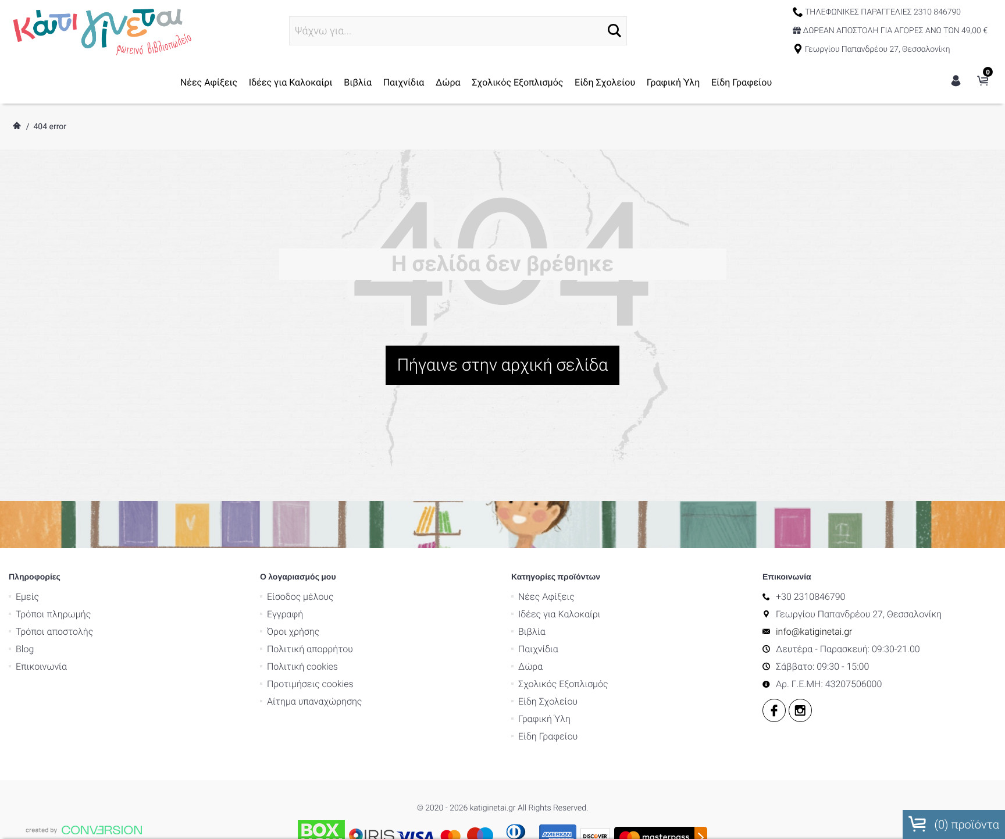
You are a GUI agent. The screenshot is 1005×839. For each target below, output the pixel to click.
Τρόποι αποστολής (54, 631)
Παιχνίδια (404, 82)
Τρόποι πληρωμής (53, 614)
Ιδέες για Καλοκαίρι (291, 82)
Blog (25, 649)
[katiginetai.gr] (101, 30)
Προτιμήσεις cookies (310, 683)
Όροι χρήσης (293, 631)
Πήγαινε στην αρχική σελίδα (502, 365)
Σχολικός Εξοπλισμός (517, 82)
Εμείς (27, 596)
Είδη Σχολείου (605, 82)
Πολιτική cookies (302, 666)
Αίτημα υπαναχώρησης (314, 701)
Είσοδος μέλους (300, 596)
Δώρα (448, 82)
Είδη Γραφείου (741, 82)
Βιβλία (358, 82)
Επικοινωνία (41, 666)
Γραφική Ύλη (673, 82)
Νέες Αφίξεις (208, 82)
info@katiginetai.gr (814, 631)
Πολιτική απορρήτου (310, 649)
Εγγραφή (285, 614)
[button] (614, 30)
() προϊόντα (965, 824)
